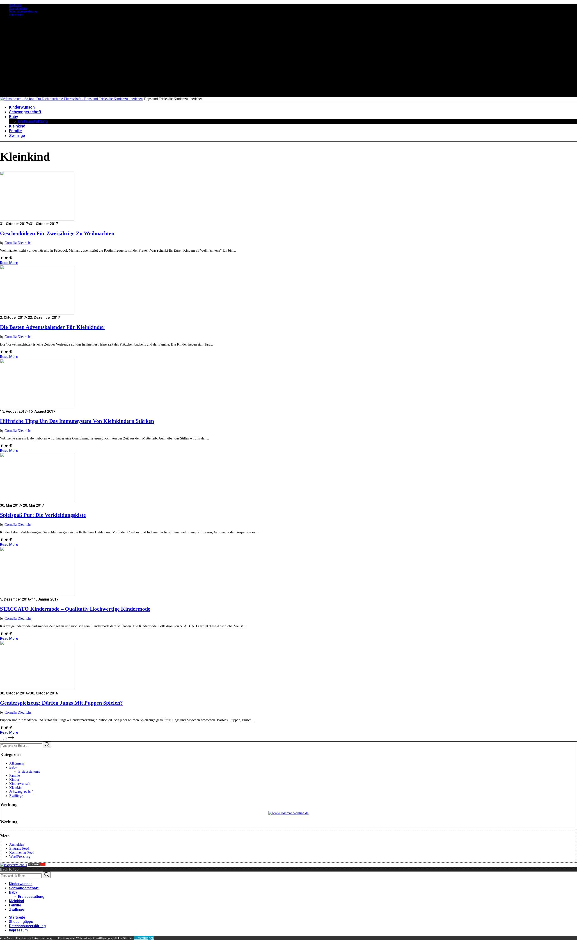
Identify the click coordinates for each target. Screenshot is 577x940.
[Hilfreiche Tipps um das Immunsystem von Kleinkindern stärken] (37, 407)
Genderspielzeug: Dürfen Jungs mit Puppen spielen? (61, 703)
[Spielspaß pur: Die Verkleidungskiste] (37, 501)
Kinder (14, 779)
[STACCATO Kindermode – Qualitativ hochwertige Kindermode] (37, 595)
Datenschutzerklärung (23, 11)
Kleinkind (16, 788)
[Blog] (13, 865)
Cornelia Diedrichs (18, 243)
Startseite (15, 5)
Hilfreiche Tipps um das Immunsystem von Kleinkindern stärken (77, 421)
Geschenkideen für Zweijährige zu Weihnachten (57, 233)
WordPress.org (19, 856)
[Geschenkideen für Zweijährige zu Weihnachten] (37, 219)
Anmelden (16, 844)
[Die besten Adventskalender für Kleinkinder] (37, 313)
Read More (9, 263)
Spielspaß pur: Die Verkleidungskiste (43, 515)
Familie (14, 775)
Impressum (16, 14)
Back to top (9, 869)
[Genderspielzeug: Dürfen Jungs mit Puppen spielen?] (37, 689)
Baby (13, 767)
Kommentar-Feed (21, 852)
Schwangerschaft (21, 792)
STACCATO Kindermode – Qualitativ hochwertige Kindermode (75, 609)
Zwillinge (16, 796)
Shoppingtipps (18, 8)
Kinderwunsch (19, 783)
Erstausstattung (29, 771)
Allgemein (16, 763)
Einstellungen (144, 938)
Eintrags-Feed (19, 848)
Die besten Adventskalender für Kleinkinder (52, 327)
